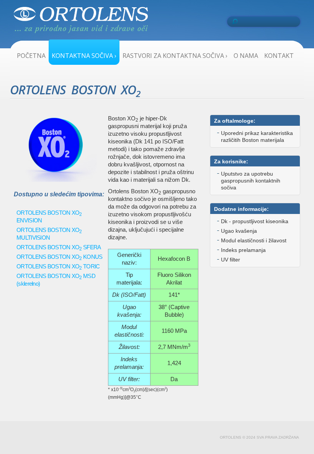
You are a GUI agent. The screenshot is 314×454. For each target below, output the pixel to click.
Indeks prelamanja (243, 250)
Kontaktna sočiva (84, 55)
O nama (246, 55)
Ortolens (81, 22)
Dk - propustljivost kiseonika (254, 221)
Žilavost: (129, 347)
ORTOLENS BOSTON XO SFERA (58, 247)
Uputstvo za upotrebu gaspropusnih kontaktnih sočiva (250, 181)
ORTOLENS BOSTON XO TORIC (58, 266)
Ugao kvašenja (239, 231)
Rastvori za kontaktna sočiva (175, 55)
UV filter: (129, 379)
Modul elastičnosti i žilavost (253, 240)
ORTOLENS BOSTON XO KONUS (59, 256)
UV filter (230, 260)
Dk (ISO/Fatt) (129, 294)
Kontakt (279, 55)
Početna (31, 55)
